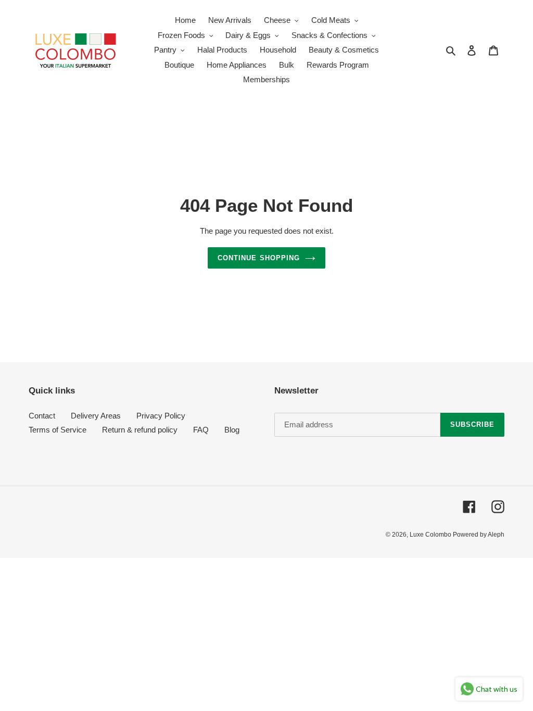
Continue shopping (259, 258)
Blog (231, 429)
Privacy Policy (160, 415)
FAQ (201, 429)
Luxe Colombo (431, 534)
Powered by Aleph (478, 534)
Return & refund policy (139, 429)
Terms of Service (57, 429)
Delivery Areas (96, 415)
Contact (42, 415)
